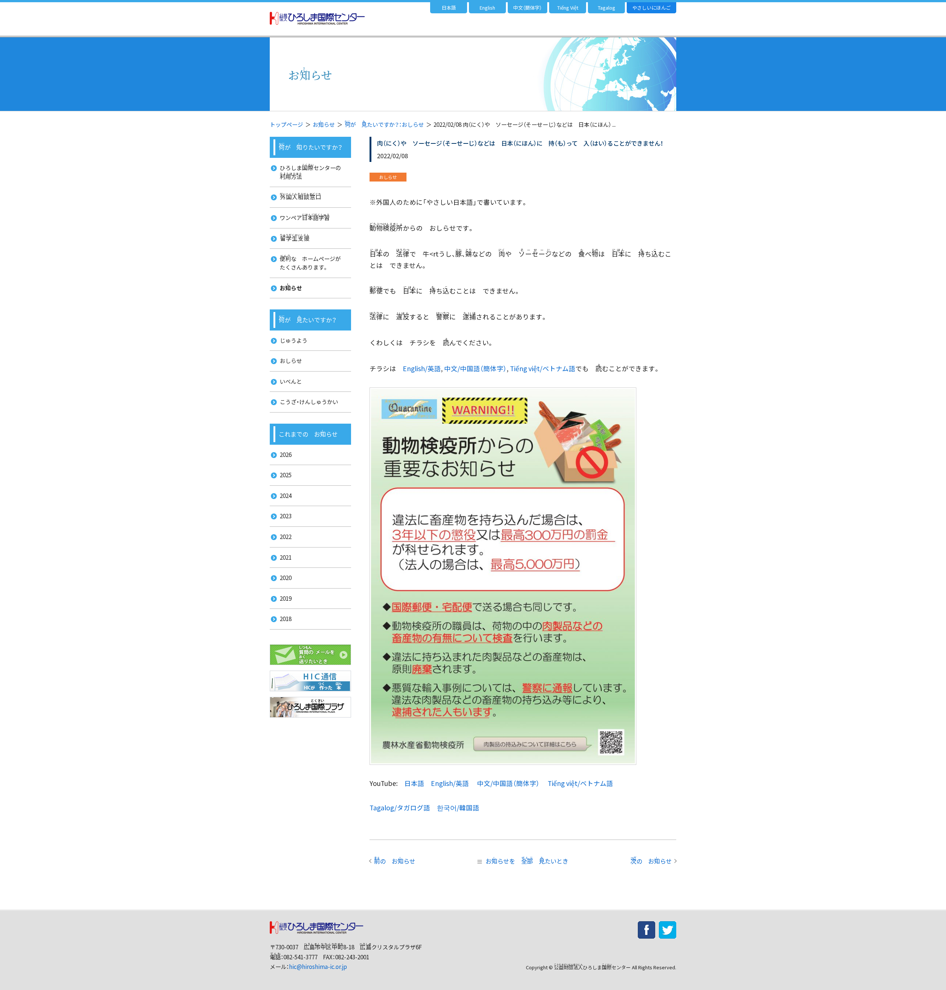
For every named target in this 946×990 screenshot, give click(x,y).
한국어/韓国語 (458, 807)
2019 (286, 598)
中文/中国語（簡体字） (475, 368)
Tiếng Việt (567, 7)
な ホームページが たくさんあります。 (313, 262)
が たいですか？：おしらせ (384, 124)
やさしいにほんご (651, 7)
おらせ (324, 124)
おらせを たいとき (527, 860)
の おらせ (394, 860)
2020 (286, 578)
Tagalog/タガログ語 (400, 807)
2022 (286, 536)
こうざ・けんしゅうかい (309, 402)
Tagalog (606, 7)
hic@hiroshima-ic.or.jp (318, 966)
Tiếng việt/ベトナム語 (542, 368)
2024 (286, 495)
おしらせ (291, 361)
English (487, 7)
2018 (286, 619)
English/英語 (422, 368)
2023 (286, 516)
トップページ (286, 124)
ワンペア (305, 217)
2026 (286, 454)
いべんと (291, 381)
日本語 (449, 7)
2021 (286, 557)
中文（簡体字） (527, 7)
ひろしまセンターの (313, 171)
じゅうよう (293, 340)
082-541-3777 (300, 957)
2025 (286, 475)
